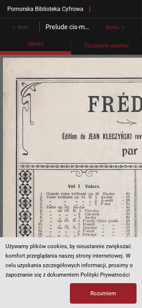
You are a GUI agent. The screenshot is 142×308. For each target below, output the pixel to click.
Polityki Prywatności (105, 275)
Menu (112, 27)
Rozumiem (103, 293)
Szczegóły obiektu (106, 45)
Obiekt (35, 44)
